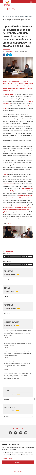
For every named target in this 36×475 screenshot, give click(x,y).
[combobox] (18, 314)
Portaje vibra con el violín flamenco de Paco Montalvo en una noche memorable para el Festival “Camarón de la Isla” (17, 343)
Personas (13, 308)
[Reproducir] (5, 256)
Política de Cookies (7, 458)
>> (18, 274)
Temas (12, 291)
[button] (4, 54)
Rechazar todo (18, 471)
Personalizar (18, 467)
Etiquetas (12, 274)
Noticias (12, 410)
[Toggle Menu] (31, 1)
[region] (18, 458)
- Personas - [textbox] (7, 314)
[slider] (30, 256)
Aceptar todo (18, 462)
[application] (18, 256)
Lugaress (13, 394)
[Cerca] (34, 443)
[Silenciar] (26, 256)
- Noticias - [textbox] (6, 416)
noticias (12, 325)
